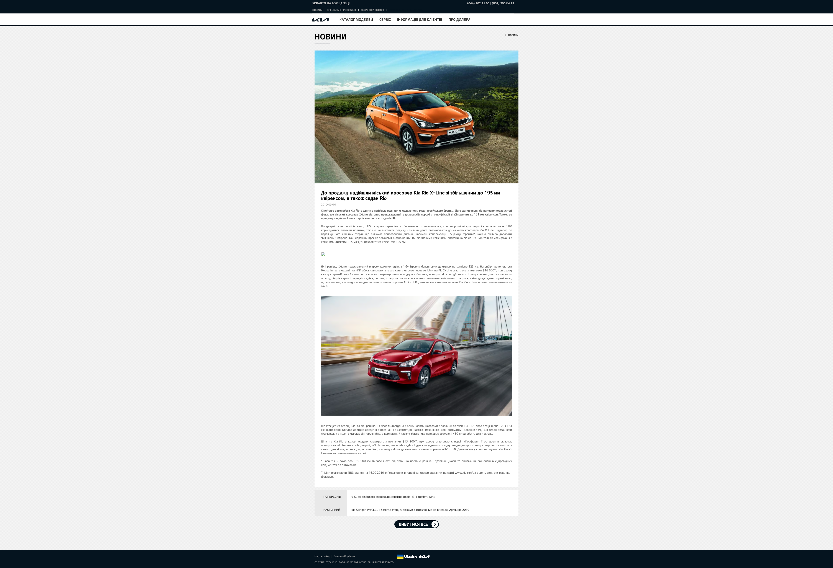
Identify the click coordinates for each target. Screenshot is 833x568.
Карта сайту (322, 556)
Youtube (381, 556)
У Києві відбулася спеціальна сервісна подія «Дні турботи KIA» (393, 496)
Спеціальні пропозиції (341, 9)
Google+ (375, 556)
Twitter (369, 556)
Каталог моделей (356, 19)
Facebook (363, 556)
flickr (393, 556)
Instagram (387, 556)
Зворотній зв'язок (372, 9)
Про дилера (459, 19)
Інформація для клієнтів (419, 19)
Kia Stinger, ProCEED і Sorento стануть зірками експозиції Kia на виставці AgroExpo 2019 (410, 509)
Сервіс (385, 19)
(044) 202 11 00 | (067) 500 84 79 (490, 3)
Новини (317, 9)
